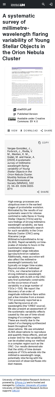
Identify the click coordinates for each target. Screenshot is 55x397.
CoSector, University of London (31, 385)
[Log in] (50, 4)
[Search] (43, 4)
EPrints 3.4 (20, 382)
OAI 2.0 (16, 391)
